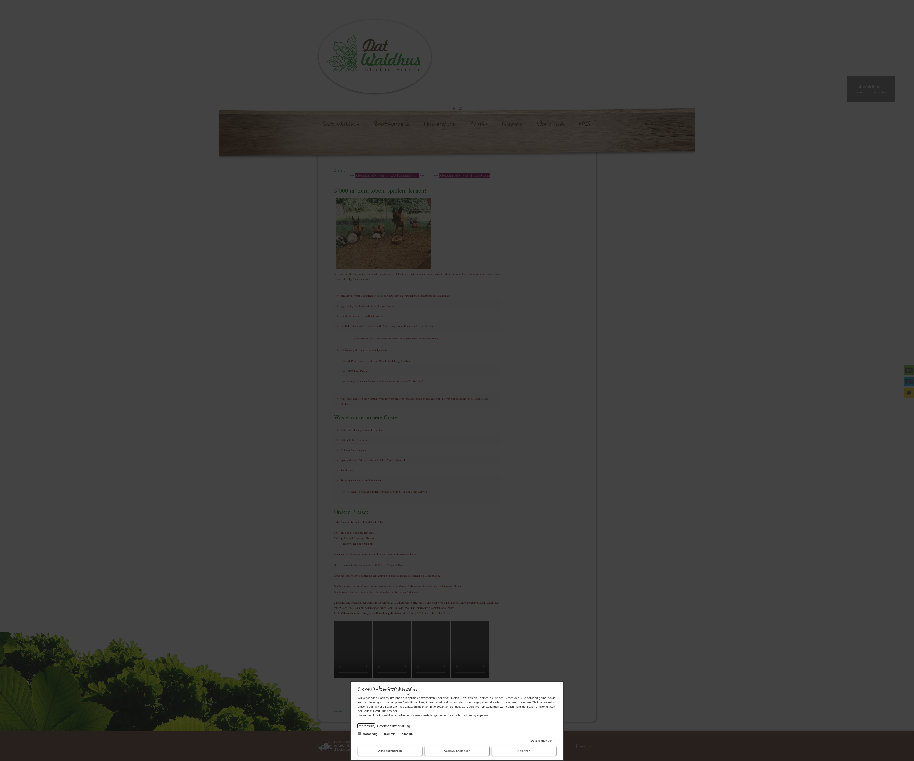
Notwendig (370, 734)
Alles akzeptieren (390, 751)
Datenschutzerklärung (393, 726)
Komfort (389, 734)
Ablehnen (523, 751)
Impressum (366, 726)
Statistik (407, 734)
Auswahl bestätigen (457, 751)
